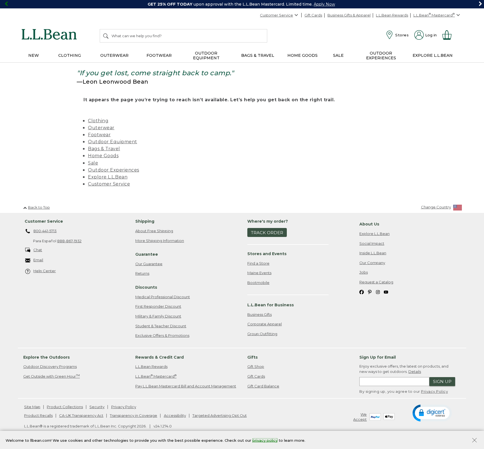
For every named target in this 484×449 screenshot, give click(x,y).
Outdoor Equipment (112, 141)
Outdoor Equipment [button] (206, 55)
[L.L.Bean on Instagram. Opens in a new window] (378, 292)
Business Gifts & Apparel (349, 15)
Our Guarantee (148, 264)
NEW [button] (33, 55)
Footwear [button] (159, 55)
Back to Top (39, 207)
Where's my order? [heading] (267, 221)
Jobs (363, 272)
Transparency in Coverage (133, 415)
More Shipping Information (159, 240)
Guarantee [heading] (146, 254)
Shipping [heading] (144, 221)
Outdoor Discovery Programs (50, 366)
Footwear (99, 134)
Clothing (98, 120)
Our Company (372, 262)
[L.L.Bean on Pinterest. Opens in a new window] (369, 292)
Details (414, 371)
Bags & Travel (104, 148)
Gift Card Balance (263, 386)
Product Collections (65, 407)
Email (38, 260)
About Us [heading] (369, 224)
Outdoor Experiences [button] (381, 55)
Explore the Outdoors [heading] (46, 357)
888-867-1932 (69, 241)
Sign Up (442, 381)
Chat (37, 250)
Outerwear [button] (114, 55)
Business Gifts (259, 314)
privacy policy (265, 440)
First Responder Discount (158, 306)
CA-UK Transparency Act (81, 415)
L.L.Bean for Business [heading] (270, 304)
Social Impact (371, 243)
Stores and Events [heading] (267, 253)
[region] (242, 4)
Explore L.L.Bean (107, 177)
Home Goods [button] (302, 55)
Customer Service (276, 15)
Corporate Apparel (264, 324)
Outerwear (101, 127)
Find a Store (258, 263)
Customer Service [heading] (44, 221)
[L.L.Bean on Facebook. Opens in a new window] (361, 292)
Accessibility (175, 415)
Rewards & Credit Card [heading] (159, 357)
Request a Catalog (376, 282)
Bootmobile (258, 282)
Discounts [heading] (146, 287)
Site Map (32, 407)
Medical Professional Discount (162, 297)
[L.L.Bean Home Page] (50, 35)
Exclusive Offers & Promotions (162, 335)
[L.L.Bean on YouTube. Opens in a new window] (386, 292)
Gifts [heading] (252, 357)
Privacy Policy (434, 391)
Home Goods (103, 155)
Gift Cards (313, 15)
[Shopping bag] (449, 35)
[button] (432, 412)
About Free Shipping (154, 231)
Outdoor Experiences (113, 170)
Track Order (267, 232)
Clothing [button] (69, 55)
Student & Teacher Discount (160, 326)
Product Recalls (38, 415)
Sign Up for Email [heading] (377, 357)
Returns (142, 273)
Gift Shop (255, 366)
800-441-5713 (45, 231)
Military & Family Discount (158, 316)
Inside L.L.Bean (372, 253)
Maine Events (259, 273)
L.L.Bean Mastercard (155, 376)
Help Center (44, 271)
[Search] (106, 35)
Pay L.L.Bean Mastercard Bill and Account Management (185, 386)
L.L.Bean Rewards (392, 15)
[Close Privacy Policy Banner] (474, 441)
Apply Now (324, 4)
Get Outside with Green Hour (51, 376)
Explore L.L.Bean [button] (433, 55)
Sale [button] (338, 55)
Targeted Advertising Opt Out (219, 415)
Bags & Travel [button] (257, 55)
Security (96, 407)
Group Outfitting (262, 334)
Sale (93, 163)
